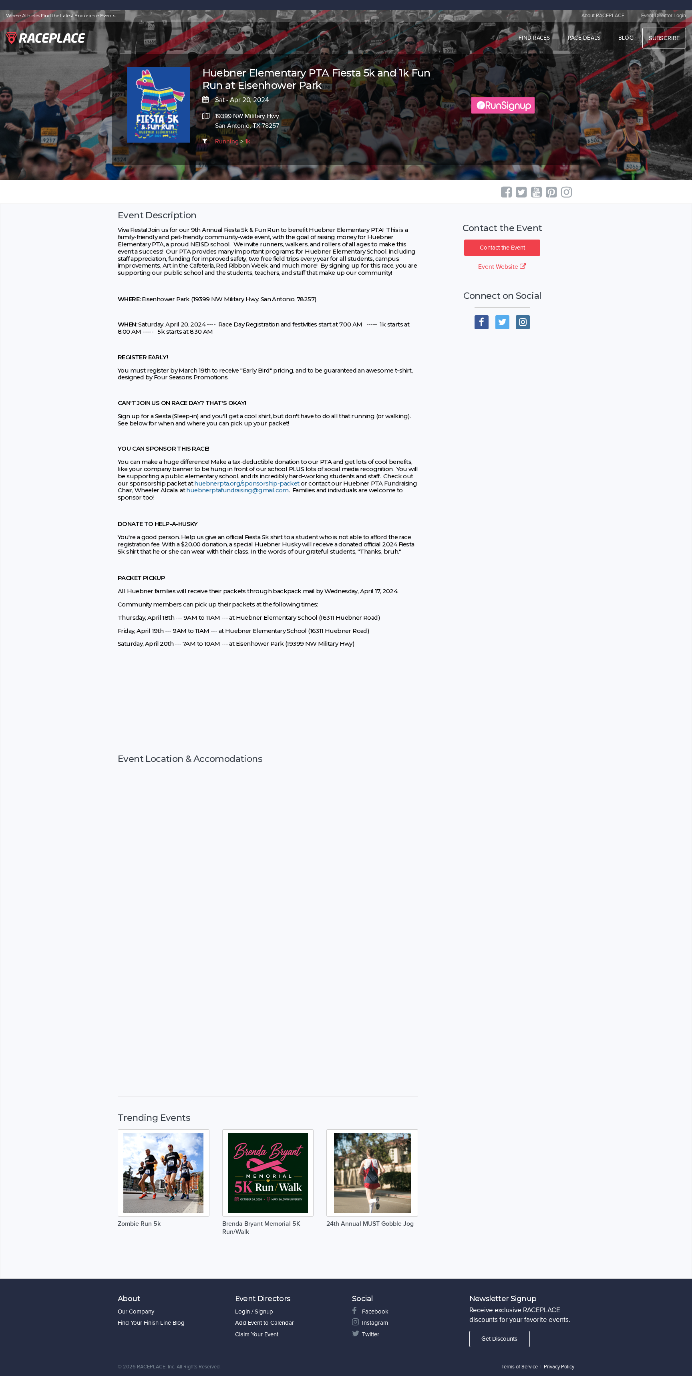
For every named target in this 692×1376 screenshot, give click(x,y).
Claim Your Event (256, 1334)
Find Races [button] (534, 37)
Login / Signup (254, 1311)
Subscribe (664, 38)
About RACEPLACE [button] (602, 15)
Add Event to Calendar (264, 1322)
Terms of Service (519, 1367)
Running (227, 141)
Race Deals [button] (584, 37)
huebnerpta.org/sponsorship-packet (246, 483)
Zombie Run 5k (139, 1224)
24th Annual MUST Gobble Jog (370, 1224)
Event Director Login (663, 15)
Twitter (370, 1334)
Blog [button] (626, 37)
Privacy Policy (559, 1367)
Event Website (499, 267)
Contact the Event (502, 247)
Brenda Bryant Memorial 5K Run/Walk (261, 1228)
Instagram (375, 1322)
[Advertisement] (268, 708)
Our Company (136, 1311)
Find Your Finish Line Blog (151, 1322)
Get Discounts (499, 1338)
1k (247, 141)
